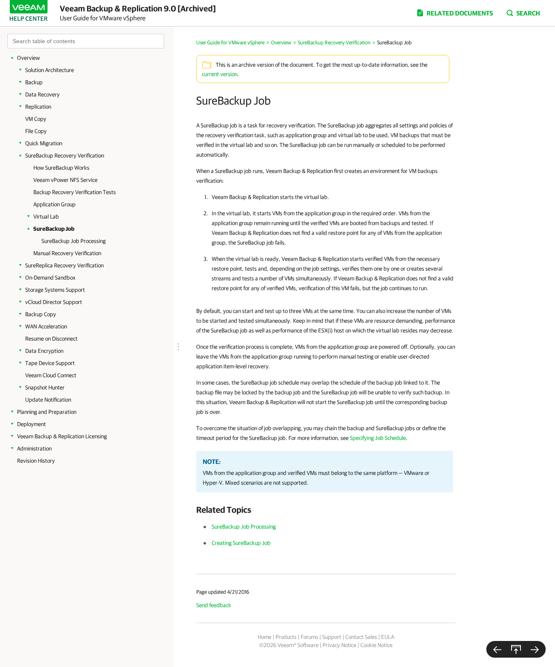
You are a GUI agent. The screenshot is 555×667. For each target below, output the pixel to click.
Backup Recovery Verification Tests (74, 192)
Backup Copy (40, 314)
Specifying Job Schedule (378, 438)
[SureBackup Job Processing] (534, 649)
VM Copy (35, 119)
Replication (38, 106)
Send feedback (213, 605)
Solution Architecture (49, 70)
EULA (387, 637)
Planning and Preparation (46, 412)
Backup (34, 82)
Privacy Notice (339, 645)
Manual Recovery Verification (67, 253)
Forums (309, 637)
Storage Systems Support (55, 289)
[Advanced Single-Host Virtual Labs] (497, 649)
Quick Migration (43, 143)
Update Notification (48, 399)
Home (264, 637)
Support (331, 637)
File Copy (36, 131)
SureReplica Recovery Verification (64, 265)
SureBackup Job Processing (73, 241)
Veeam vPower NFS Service (65, 180)
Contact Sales (361, 637)
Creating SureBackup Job (241, 543)
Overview (28, 58)
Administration (34, 448)
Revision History (36, 460)
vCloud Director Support (53, 302)
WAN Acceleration (46, 326)
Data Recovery (42, 94)
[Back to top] (516, 649)
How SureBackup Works (61, 167)
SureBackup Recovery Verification (64, 155)
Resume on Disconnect (51, 338)
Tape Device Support (50, 363)
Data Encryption (44, 351)
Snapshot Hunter (45, 387)
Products (286, 637)
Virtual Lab (46, 216)
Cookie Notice (376, 645)
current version (219, 74)
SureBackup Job (53, 228)
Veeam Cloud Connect (50, 375)
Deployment (31, 424)
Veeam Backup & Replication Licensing (62, 436)
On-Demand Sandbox (50, 277)
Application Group (54, 204)
